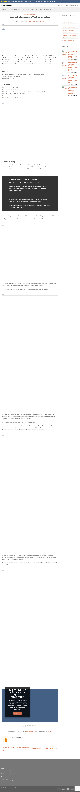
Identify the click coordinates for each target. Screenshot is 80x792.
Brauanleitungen (28, 9)
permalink (50, 731)
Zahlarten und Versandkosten (10, 774)
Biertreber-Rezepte (30, 14)
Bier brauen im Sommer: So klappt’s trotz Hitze (69, 26)
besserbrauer (40, 21)
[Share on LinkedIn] (35, 726)
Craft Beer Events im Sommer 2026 (68, 31)
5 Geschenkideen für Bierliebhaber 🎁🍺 (43, 748)
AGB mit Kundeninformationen (7, 770)
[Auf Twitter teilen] (27, 726)
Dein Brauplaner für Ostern (68, 41)
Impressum (4, 766)
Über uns (3, 763)
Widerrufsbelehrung (7, 780)
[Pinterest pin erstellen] (33, 726)
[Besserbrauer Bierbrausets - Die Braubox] (6, 5)
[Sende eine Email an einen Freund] (30, 726)
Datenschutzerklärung (7, 777)
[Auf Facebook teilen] (24, 726)
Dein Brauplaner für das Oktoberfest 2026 (69, 21)
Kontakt (3, 783)
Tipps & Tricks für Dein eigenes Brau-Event (69, 36)
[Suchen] (53, 9)
